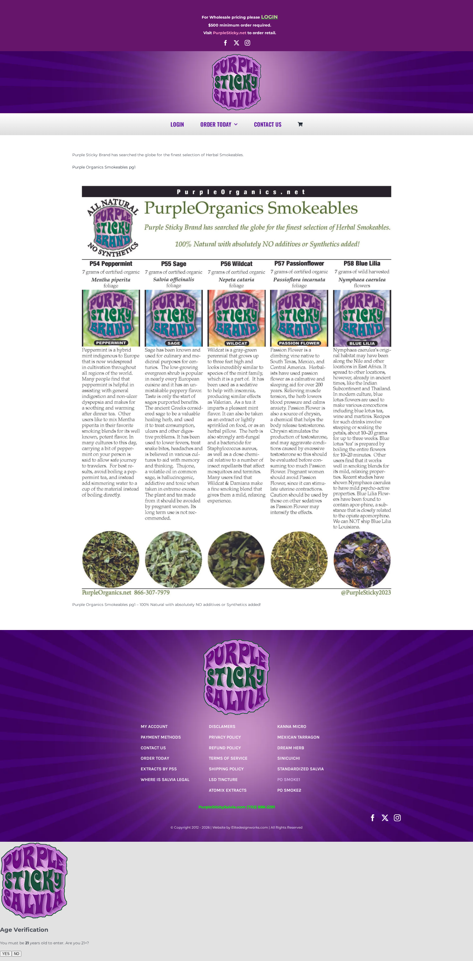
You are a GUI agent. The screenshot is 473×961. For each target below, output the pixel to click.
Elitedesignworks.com (249, 827)
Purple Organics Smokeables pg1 (103, 167)
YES (6, 954)
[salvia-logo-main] (236, 55)
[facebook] (225, 43)
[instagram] (247, 43)
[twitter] (236, 43)
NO (16, 954)
